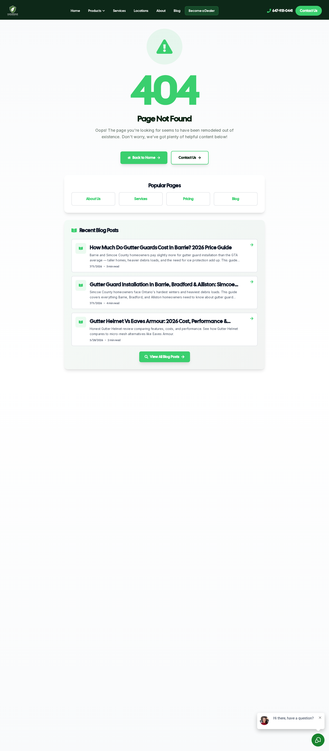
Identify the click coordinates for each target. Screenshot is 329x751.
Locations (141, 11)
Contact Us (308, 10)
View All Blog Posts (164, 356)
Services (119, 11)
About (161, 11)
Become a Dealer (202, 11)
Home (75, 11)
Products (94, 11)
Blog (177, 11)
